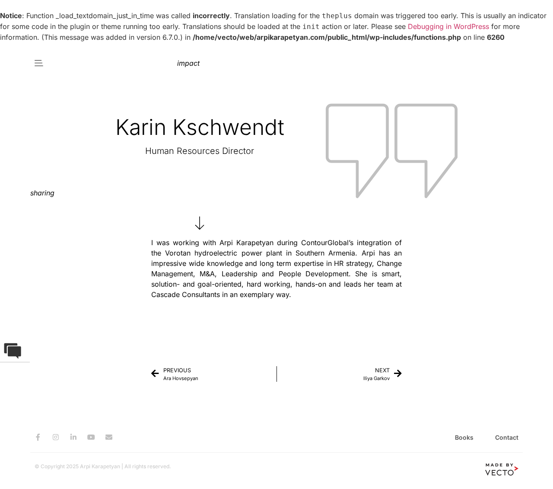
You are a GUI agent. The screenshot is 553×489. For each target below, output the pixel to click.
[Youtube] (91, 437)
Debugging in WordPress (448, 26)
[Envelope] (108, 437)
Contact (506, 437)
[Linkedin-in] (73, 437)
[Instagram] (55, 437)
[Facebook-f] (38, 437)
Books (464, 437)
